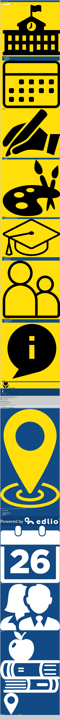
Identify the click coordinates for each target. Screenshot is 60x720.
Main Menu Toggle (3, 2)
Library (5, 258)
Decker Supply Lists (7, 259)
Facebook (2, 389)
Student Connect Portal (7, 260)
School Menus (6, 322)
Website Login (6, 60)
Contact (5, 381)
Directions (19, 714)
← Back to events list (4, 407)
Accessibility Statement (5, 512)
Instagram (2, 392)
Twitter (2, 390)
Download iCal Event (12, 405)
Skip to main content (3, 0)
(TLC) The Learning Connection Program (10, 218)
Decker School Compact (7, 319)
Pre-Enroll (5, 158)
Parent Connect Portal (7, 321)
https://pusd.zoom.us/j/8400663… (5, 403)
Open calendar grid (11, 407)
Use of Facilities (6, 59)
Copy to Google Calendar (4, 405)
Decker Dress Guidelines (8, 257)
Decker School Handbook (8, 320)
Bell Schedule (6, 56)
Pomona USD (4, 393)
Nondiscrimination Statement (6, 513)
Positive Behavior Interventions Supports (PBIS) (11, 217)
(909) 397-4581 (17, 508)
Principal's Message (7, 58)
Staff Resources (4, 514)
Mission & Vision (6, 57)
